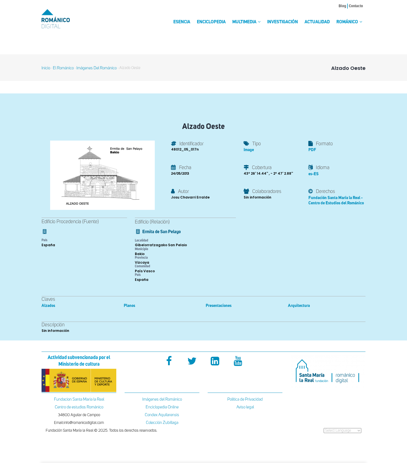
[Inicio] (65, 18)
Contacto (356, 6)
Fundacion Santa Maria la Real (79, 399)
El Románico (63, 68)
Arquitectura (299, 306)
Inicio (46, 68)
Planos (129, 306)
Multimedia (244, 22)
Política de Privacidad (245, 399)
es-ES (313, 174)
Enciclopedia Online (162, 407)
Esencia (181, 22)
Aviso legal (245, 407)
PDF (312, 150)
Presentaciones (218, 306)
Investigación (282, 22)
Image (249, 150)
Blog (342, 6)
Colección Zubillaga (162, 423)
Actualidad (317, 22)
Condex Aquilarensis (162, 415)
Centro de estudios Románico (79, 407)
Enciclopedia (211, 22)
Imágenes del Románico (162, 399)
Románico (347, 22)
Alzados (48, 306)
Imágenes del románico (96, 68)
